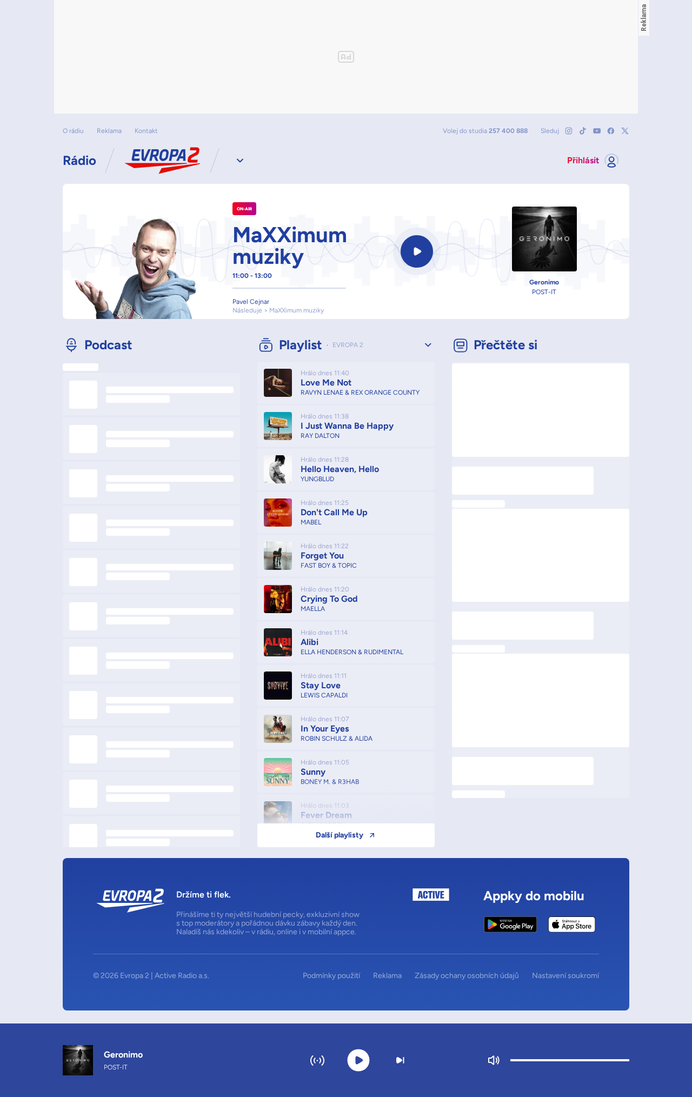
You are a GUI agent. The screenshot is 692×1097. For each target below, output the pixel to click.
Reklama (109, 131)
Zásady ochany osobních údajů (467, 976)
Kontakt (146, 131)
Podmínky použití (331, 976)
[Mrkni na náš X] (625, 131)
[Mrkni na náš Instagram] (568, 131)
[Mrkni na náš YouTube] (597, 131)
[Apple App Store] (571, 924)
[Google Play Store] (510, 924)
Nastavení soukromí (565, 976)
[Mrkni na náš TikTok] (582, 131)
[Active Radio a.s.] (431, 912)
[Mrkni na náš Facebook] (611, 131)
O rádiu (73, 131)
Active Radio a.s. (182, 975)
